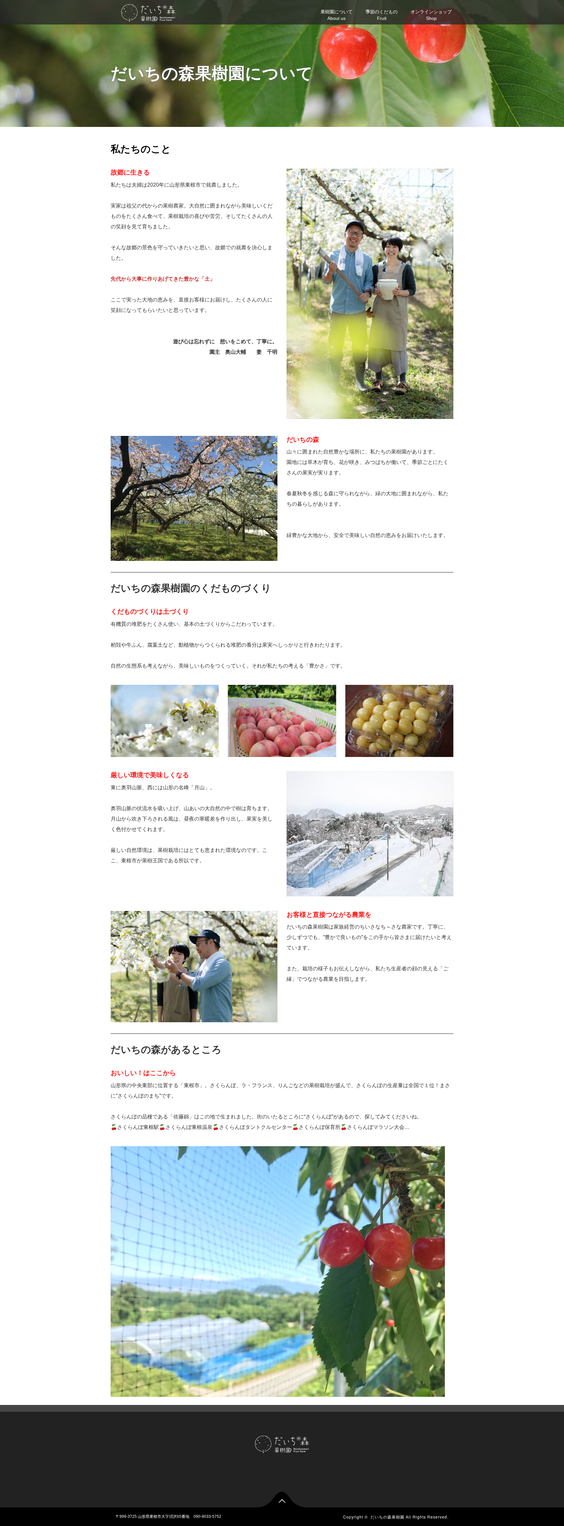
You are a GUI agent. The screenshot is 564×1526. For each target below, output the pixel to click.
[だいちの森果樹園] (148, 12)
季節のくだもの (382, 15)
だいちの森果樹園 (387, 1516)
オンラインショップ (431, 15)
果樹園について (336, 15)
